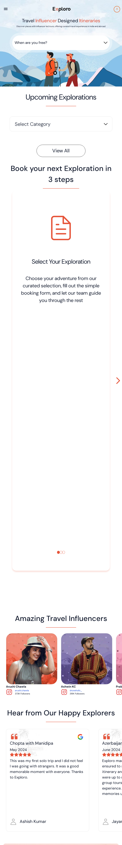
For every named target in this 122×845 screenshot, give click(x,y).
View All (61, 151)
